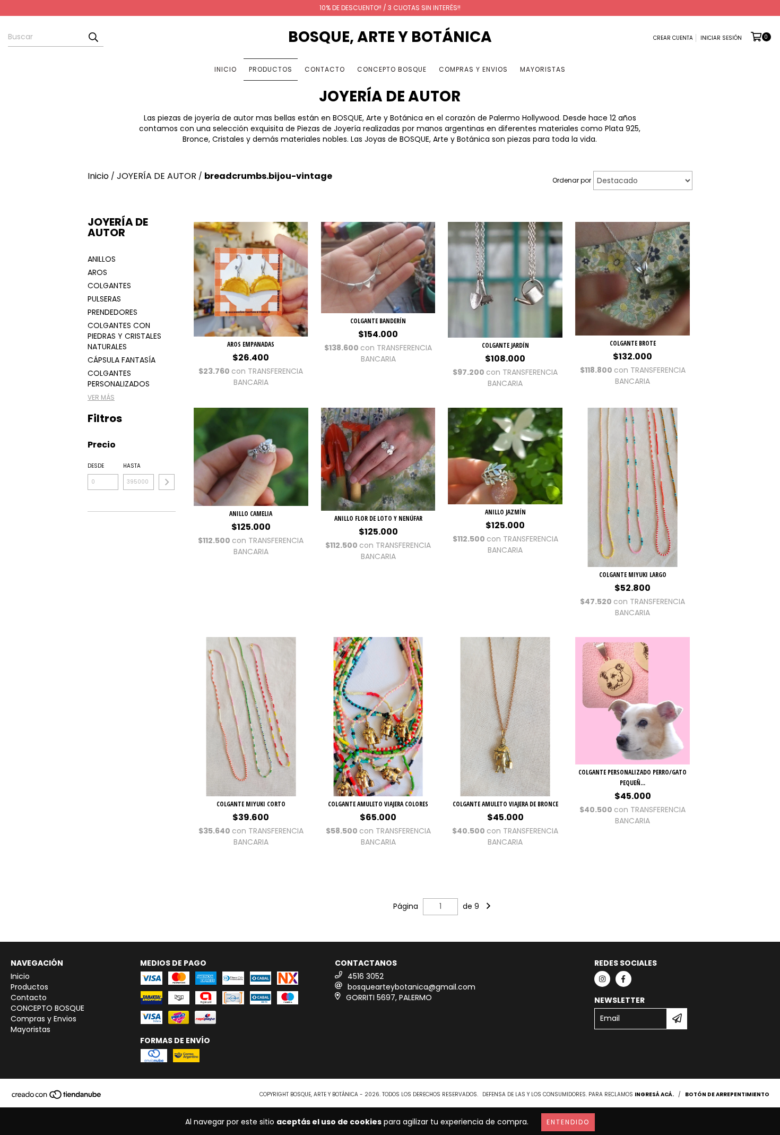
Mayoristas (543, 69)
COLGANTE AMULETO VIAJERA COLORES (378, 804)
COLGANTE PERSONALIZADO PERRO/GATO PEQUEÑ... (632, 777)
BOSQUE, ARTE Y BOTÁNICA (390, 37)
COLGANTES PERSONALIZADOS (119, 378)
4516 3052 (366, 976)
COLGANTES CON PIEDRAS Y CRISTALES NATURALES (124, 336)
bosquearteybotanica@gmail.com (411, 987)
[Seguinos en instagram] (602, 979)
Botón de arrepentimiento (727, 1094)
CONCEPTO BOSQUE (392, 69)
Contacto (325, 69)
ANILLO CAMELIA (250, 513)
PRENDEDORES (112, 312)
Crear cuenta (673, 38)
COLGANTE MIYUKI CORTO (250, 804)
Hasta (132, 466)
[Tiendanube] (57, 1098)
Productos (270, 69)
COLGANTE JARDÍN (505, 345)
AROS (97, 272)
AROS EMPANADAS (250, 344)
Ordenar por (571, 180)
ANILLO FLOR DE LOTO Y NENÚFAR (378, 518)
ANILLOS (102, 259)
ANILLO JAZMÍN (505, 512)
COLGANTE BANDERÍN (378, 320)
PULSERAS (104, 299)
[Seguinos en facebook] (623, 979)
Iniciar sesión (721, 38)
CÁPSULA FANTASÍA (121, 360)
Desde (96, 466)
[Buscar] (92, 37)
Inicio (225, 69)
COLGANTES (109, 285)
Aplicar (167, 482)
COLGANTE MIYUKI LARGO (632, 574)
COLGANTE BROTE (633, 343)
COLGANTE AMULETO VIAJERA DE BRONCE (505, 804)
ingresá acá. (654, 1094)
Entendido (568, 1122)
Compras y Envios (473, 69)
